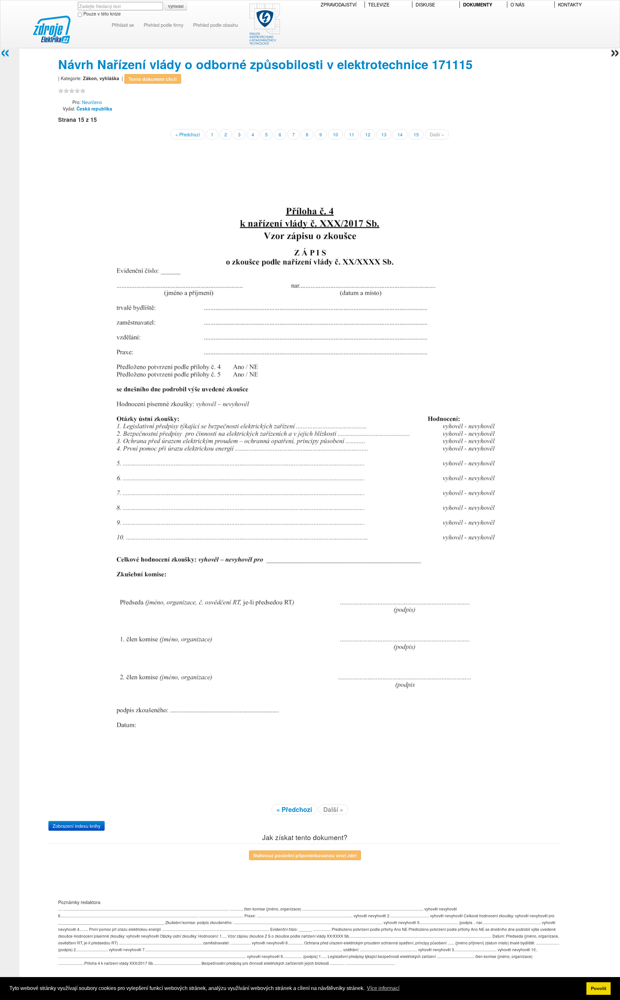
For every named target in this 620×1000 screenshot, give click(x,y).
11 (351, 134)
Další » (437, 134)
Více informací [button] (383, 988)
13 (384, 134)
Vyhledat (175, 6)
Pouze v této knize (101, 13)
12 (367, 134)
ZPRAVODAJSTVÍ (338, 4)
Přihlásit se (123, 25)
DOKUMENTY (477, 4)
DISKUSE (425, 4)
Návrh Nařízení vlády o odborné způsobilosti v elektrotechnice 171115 (265, 64)
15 (416, 134)
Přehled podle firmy (163, 25)
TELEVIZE (378, 4)
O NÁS (517, 4)
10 (335, 134)
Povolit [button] (598, 988)
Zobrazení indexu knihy (76, 826)
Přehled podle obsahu (215, 25)
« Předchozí (187, 134)
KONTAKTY (570, 4)
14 (400, 134)
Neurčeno (92, 102)
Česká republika (94, 108)
